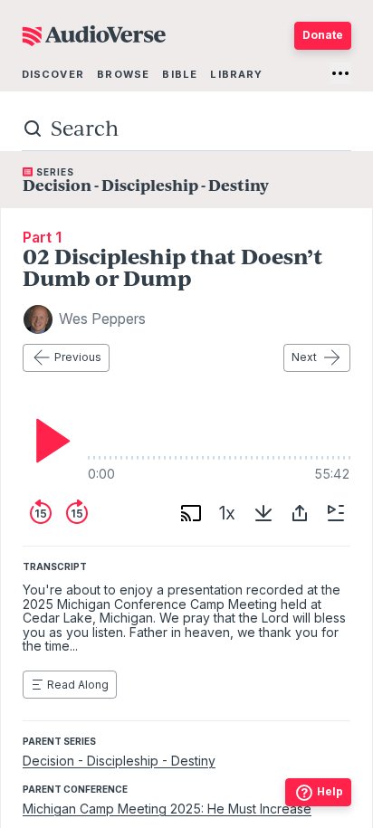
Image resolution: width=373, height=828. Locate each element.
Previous (77, 357)
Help (330, 791)
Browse (123, 74)
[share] (299, 513)
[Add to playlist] (335, 513)
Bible (179, 74)
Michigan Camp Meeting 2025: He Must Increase (167, 808)
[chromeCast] (191, 513)
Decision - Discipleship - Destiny (119, 760)
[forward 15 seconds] (77, 513)
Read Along (78, 684)
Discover (53, 74)
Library (236, 74)
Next (304, 357)
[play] (48, 440)
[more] (340, 73)
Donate (322, 35)
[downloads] (263, 513)
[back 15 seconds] (41, 513)
